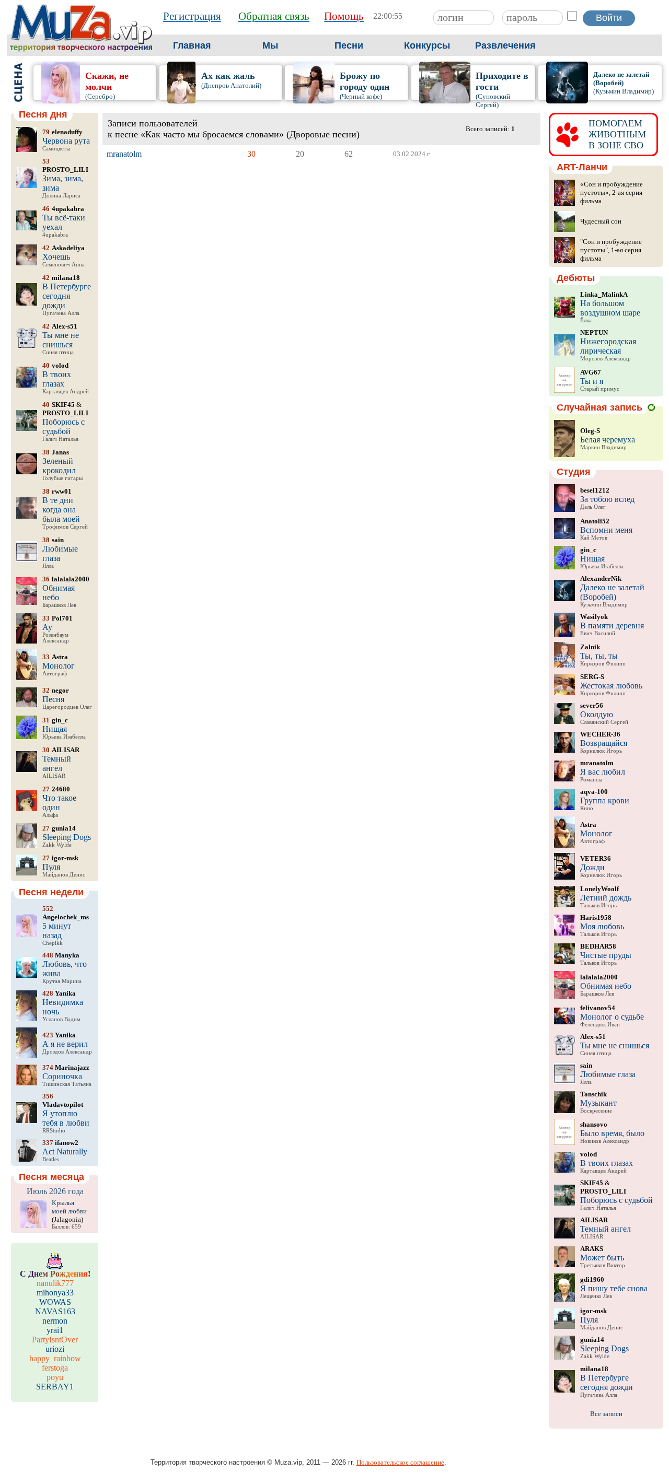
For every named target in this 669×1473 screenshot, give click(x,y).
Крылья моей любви (69, 1207)
